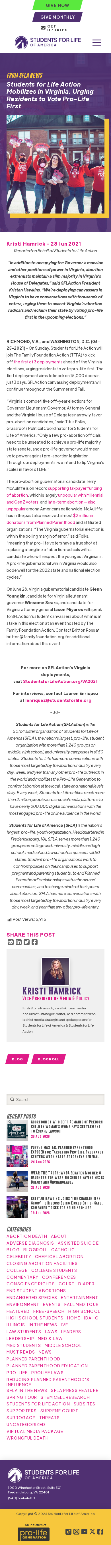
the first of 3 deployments (38, 361)
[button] (96, 43)
